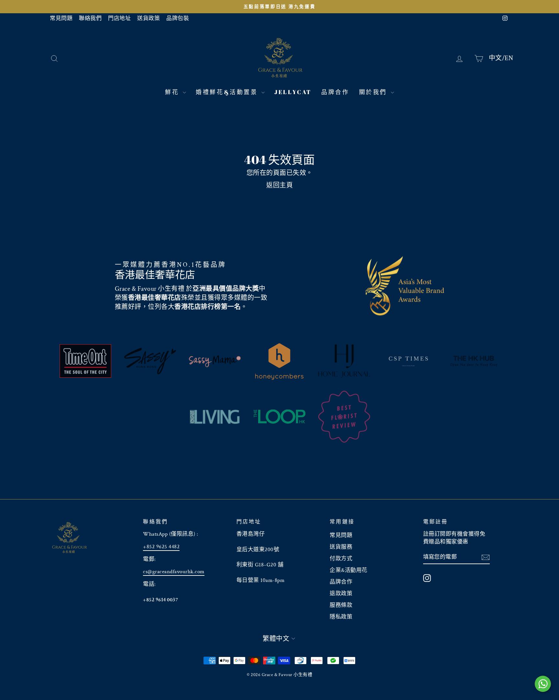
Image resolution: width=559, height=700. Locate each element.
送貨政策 (148, 18)
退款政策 (341, 593)
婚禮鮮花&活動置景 (228, 92)
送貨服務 (341, 547)
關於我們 (374, 92)
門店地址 (119, 18)
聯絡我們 (90, 18)
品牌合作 (335, 92)
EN (509, 58)
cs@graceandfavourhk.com (173, 571)
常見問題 (61, 18)
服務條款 (341, 605)
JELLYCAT (293, 92)
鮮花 (173, 92)
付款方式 (341, 558)
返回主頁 (279, 185)
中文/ (497, 58)
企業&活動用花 (348, 570)
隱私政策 (341, 616)
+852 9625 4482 (161, 546)
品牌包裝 (177, 18)
